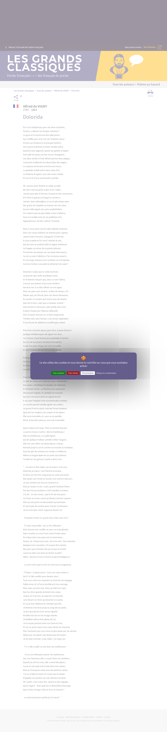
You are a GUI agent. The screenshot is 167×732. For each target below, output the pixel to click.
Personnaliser (88, 373)
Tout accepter (58, 373)
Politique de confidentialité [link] (106, 373)
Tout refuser (73, 373)
